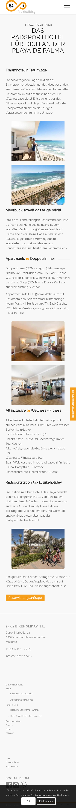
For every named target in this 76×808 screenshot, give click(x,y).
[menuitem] (65, 7)
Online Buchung (14, 684)
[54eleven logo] (31, 7)
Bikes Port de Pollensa (21, 699)
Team (8, 729)
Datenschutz (12, 762)
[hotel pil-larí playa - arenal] (38, 141)
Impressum (12, 766)
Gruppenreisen (13, 721)
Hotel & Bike (12, 705)
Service (9, 725)
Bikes (8, 688)
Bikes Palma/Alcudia (21, 693)
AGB (8, 758)
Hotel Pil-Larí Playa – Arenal (24, 710)
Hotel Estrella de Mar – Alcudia (26, 716)
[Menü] (65, 7)
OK (28, 801)
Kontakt (10, 733)
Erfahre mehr (46, 801)
